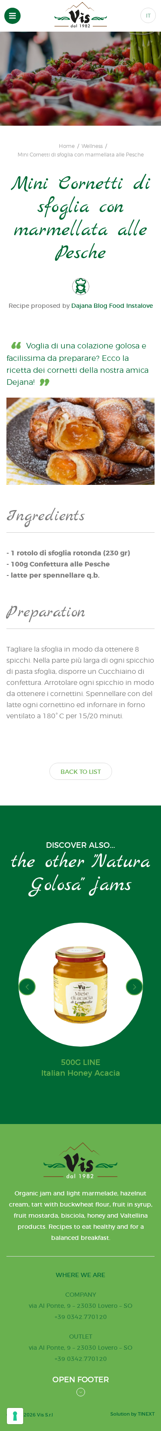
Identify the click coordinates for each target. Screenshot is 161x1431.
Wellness (92, 146)
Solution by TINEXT (132, 1414)
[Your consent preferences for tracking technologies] (15, 1416)
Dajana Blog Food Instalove (112, 306)
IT (148, 15)
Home (67, 146)
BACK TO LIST (81, 772)
